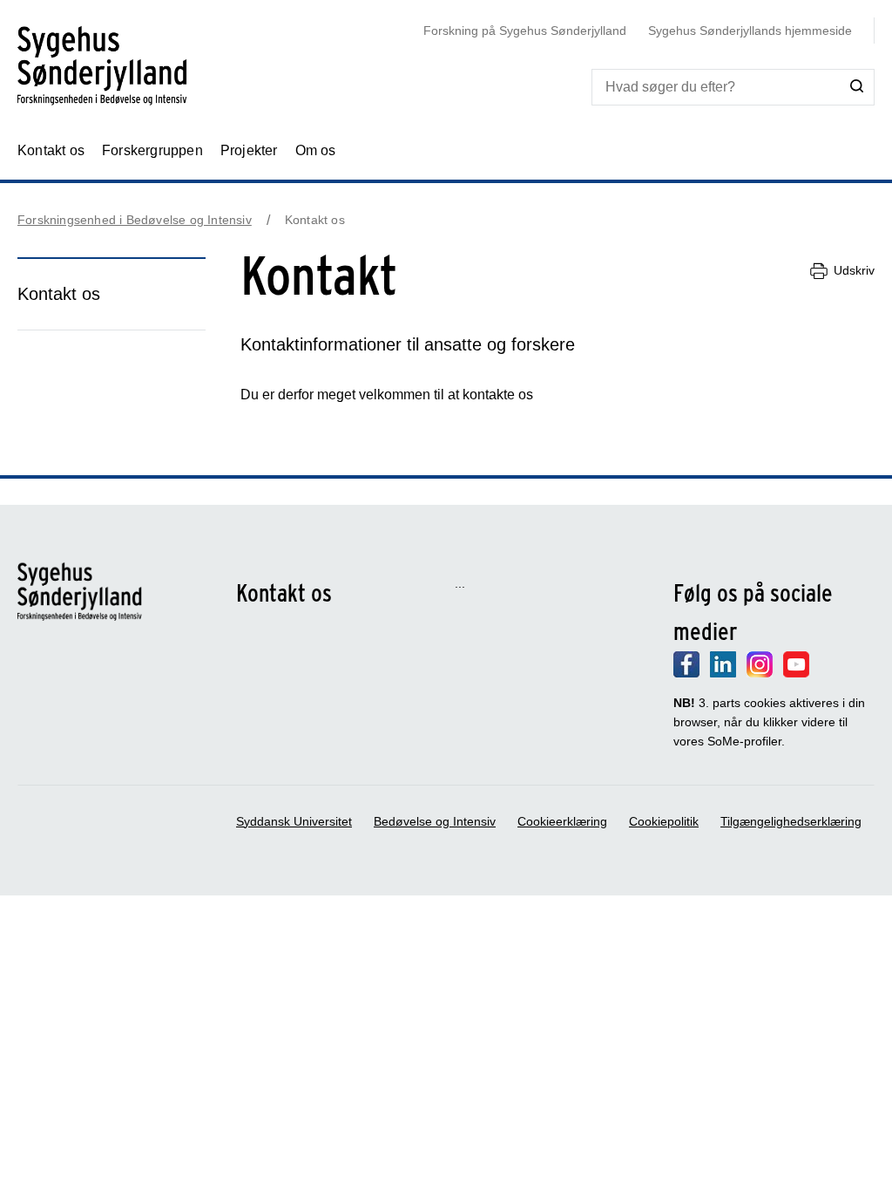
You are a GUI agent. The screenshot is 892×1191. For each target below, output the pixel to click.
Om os (315, 150)
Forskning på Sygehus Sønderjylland (524, 30)
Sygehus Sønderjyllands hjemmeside (750, 30)
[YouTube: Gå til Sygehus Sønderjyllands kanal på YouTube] (796, 673)
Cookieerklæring (562, 821)
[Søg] (857, 86)
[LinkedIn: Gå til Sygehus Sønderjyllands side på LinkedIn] (723, 673)
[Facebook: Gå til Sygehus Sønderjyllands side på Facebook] (686, 673)
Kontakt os (50, 150)
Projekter (249, 150)
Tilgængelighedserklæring (791, 821)
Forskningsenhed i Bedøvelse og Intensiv (134, 220)
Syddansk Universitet (294, 821)
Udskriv (854, 270)
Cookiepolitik (664, 821)
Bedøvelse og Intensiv (435, 821)
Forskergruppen (152, 150)
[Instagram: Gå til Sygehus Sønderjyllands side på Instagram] (760, 673)
